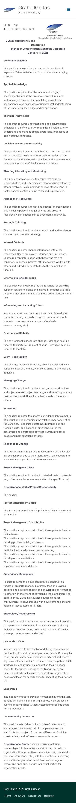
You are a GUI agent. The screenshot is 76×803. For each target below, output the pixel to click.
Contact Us (34, 795)
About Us (19, 795)
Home (8, 795)
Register (49, 795)
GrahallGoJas (34, 8)
